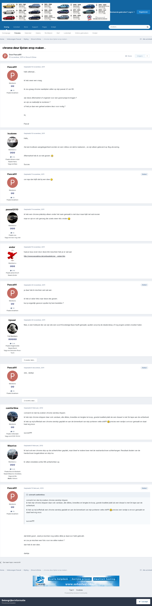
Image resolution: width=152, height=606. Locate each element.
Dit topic (139, 27)
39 (13, 90)
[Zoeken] (147, 27)
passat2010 (12, 209)
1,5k (13, 157)
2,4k (13, 469)
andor (12, 247)
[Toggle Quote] (27, 495)
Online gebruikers (81, 33)
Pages (44, 27)
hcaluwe (12, 133)
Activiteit (16, 27)
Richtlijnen (48, 33)
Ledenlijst (67, 33)
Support (35, 27)
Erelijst (95, 33)
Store (26, 27)
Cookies (79, 590)
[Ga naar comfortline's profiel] (12, 416)
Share (129, 56)
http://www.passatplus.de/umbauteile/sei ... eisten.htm (44, 256)
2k (13, 233)
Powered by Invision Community (76, 593)
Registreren (143, 12)
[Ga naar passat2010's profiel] (12, 218)
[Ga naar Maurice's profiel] (12, 454)
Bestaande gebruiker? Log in (122, 12)
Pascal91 (17, 55)
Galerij (38, 33)
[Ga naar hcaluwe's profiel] (12, 142)
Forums (17, 33)
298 (13, 270)
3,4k (13, 343)
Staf (58, 33)
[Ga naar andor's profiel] (12, 255)
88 (13, 431)
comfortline (12, 408)
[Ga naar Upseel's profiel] (12, 328)
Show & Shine (31, 57)
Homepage (6, 33)
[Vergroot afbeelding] (52, 156)
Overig (6, 27)
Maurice (12, 445)
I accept (144, 602)
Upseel (12, 320)
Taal (71, 590)
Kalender (28, 33)
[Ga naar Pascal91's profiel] (5, 56)
